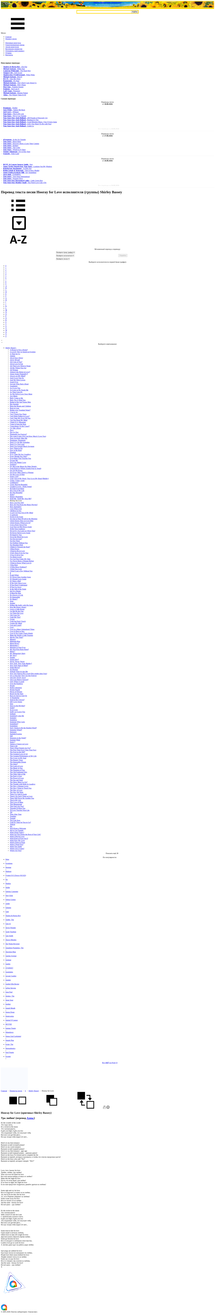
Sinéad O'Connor (11, 1020)
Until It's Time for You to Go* (20, 822)
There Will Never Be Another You (22, 798)
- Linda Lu (18, 126)
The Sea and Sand (16, 780)
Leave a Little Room (17, 609)
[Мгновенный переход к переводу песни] (18, 230)
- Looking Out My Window (27, 166)
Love (12, 627)
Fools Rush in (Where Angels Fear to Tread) (25, 468)
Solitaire (13, 714)
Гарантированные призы (14, 45)
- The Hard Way (17, 71)
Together (13, 816)
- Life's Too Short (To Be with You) (27, 124)
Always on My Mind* (18, 376)
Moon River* (14, 643)
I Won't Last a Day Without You (21, 571)
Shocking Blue (10, 952)
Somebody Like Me (17, 716)
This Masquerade (16, 804)
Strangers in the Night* (18, 738)
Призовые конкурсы (13, 43)
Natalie (12, 657)
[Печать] (104, 1108)
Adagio (12, 356)
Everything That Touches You (20, 458)
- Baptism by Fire (21, 120)
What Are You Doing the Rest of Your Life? (25, 834)
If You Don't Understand (18, 585)
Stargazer (13, 732)
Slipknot (8, 871)
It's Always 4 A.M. (16, 595)
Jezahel (12, 603)
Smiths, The (9, 920)
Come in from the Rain (18, 424)
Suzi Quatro (9, 1052)
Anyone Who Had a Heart (19, 384)
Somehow (13, 720)
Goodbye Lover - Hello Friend (21, 487)
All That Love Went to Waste (20, 366)
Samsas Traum (10, 1028)
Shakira (8, 883)
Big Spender (14, 404)
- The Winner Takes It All (14, 95)
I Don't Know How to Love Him (21, 521)
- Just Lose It (11, 89)
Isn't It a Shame (15, 591)
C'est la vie (14, 412)
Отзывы (8, 53)
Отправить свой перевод (14, 51)
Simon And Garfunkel (13, 1036)
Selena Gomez (10, 900)
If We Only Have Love (18, 583)
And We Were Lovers (17, 380)
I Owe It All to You (16, 555)
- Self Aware (12, 73)
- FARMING (12, 175)
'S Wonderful (14, 698)
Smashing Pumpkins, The (14, 948)
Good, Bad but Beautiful (18, 485)
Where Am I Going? (17, 848)
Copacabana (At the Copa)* (20, 426)
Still (11, 736)
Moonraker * (14, 645)
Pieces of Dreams (16, 692)
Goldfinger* (14, 483)
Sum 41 (8, 924)
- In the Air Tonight (14, 140)
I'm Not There (15, 541)
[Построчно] (52, 1108)
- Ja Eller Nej (17, 168)
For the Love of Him (17, 474)
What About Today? (17, 832)
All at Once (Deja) (16, 358)
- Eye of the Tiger (16, 152)
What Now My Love (17, 840)
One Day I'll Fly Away (18, 678)
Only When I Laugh (17, 682)
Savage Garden (10, 976)
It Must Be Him (15, 593)
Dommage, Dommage (18, 440)
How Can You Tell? (17, 503)
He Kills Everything (17, 489)
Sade (7, 912)
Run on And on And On (18, 696)
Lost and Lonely (16, 625)
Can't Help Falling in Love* (20, 416)
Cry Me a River (15, 428)
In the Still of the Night (18, 589)
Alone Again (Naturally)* (19, 374)
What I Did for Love (17, 836)
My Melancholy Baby (17, 653)
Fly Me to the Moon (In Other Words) (23, 466)
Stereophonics (10, 1048)
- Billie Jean (14, 69)
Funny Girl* (14, 476)
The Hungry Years (16, 760)
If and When (14, 575)
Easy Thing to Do (16, 448)
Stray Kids (9, 896)
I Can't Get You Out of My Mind (21, 513)
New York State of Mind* (19, 665)
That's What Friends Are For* (20, 748)
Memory (13, 639)
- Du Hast (11, 81)
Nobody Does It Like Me (19, 672)
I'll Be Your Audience (17, 529)
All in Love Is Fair (16, 364)
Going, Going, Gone (17, 480)
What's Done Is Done (17, 842)
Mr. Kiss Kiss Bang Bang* (19, 649)
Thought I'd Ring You (17, 808)
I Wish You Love (16, 569)
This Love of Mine (16, 802)
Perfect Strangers (16, 688)
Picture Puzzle (15, 690)
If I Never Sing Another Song (20, 577)
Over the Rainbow (16, 684)
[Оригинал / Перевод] (86, 1108)
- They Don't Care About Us (20, 83)
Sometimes (14, 726)
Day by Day (14, 432)
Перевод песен (11, 39)
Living (12, 619)
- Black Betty (12, 142)
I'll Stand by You (16, 535)
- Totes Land (11, 154)
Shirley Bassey (34, 1091)
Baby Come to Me (16, 398)
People (12, 686)
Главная (8, 37)
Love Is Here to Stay (17, 631)
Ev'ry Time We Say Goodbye (20, 454)
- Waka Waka (19, 75)
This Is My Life (15, 800)
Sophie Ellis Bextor (12, 984)
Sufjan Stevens (10, 988)
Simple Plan (9, 1040)
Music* (12, 651)
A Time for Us (15, 354)
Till (11, 812)
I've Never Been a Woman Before (22, 561)
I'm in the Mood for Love (19, 537)
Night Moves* (15, 668)
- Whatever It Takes (14, 150)
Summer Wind (15, 740)
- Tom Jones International (16, 177)
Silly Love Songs (16, 702)
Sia (6, 879)
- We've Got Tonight (14, 116)
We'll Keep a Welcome (18, 828)
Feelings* (13, 464)
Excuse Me (14, 460)
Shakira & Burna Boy (13, 916)
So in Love (14, 710)
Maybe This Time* (16, 637)
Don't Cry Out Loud (17, 444)
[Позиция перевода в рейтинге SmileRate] (108, 1108)
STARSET (9, 968)
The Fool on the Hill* (17, 752)
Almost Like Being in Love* (20, 372)
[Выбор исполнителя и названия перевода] (18, 213)
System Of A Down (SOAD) (15, 875)
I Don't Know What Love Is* (20, 523)
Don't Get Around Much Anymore (22, 446)
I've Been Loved (16, 557)
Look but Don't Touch (18, 621)
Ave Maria (13, 396)
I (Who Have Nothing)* (18, 567)
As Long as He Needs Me (19, 390)
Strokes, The (9, 996)
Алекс (30, 1118)
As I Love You (15, 388)
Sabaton (8, 908)
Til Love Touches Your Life (19, 810)
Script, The (9, 1044)
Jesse (11, 601)
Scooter (8, 1056)
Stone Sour (9, 1000)
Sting (7, 859)
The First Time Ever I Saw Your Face (23, 750)
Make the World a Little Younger (21, 635)
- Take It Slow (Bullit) (21, 170)
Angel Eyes (14, 382)
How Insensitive (15, 507)
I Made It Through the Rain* (20, 547)
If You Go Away (16, 587)
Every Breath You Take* (18, 456)
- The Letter (11, 148)
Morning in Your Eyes (18, 647)
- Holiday (10, 146)
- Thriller (10, 108)
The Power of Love (17, 778)
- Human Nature (15, 93)
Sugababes (9, 972)
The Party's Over (16, 776)
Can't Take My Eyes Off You (20, 418)
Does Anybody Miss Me (18, 438)
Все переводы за (108, 129)
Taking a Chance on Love (19, 744)
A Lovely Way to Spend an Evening (22, 352)
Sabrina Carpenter (11, 891)
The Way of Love (16, 790)
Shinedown (9, 1032)
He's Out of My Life (17, 491)
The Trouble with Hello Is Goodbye (22, 784)
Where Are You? (16, 850)
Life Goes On (15, 615)
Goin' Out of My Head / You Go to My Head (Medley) (29, 478)
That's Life (13, 746)
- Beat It (12, 77)
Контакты (9, 55)
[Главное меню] (17, 31)
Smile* (12, 708)
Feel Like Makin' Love (18, 462)
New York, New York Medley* (21, 663)
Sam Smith (9, 936)
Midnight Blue (15, 641)
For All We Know (16, 470)
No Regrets (14, 670)
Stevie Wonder (10, 928)
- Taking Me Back (14, 110)
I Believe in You (15, 511)
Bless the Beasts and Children (20, 406)
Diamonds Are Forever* (18, 434)
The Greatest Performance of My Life (23, 756)
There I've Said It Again (18, 794)
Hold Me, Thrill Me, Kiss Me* (21, 499)
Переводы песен (16, 1091)
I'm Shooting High (16, 545)
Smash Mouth (10, 1008)
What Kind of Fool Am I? (19, 838)
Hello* (12, 495)
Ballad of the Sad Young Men (20, 402)
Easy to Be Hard (16, 450)
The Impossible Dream (18, 762)
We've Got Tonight (16, 830)
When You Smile (16, 846)
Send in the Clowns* (17, 700)
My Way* (13, 655)
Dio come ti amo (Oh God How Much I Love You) (28, 436)
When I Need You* (17, 844)
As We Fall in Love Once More (21, 394)
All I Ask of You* (16, 362)
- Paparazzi (11, 91)
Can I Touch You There (18, 414)
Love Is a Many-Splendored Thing (22, 629)
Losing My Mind (16, 623)
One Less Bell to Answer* (19, 680)
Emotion (13, 452)
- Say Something (19, 172)
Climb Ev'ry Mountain (18, 422)
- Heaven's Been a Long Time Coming (21, 144)
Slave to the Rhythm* (17, 706)
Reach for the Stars (16, 694)
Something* (14, 724)
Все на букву (109, 1063)
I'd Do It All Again (16, 517)
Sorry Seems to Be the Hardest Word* (23, 728)
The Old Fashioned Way (18, 772)
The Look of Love (16, 766)
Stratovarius (9, 1016)
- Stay (18, 164)
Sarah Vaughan (10, 932)
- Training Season (13, 87)
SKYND (8, 1024)
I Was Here (14, 565)
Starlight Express (16, 734)
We (11, 826)
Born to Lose (14, 408)
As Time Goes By (16, 392)
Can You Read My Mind (18, 420)
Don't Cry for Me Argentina (20, 442)
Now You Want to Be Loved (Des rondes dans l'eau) (28, 674)
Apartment (13, 386)
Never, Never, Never (17, 661)
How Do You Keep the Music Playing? (24, 505)
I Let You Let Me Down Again (21, 527)
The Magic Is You (16, 768)
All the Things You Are (18, 368)
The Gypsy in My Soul (18, 758)
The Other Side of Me (17, 774)
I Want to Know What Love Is (20, 563)
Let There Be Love (16, 613)
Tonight (12, 818)
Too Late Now (15, 820)
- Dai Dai (15, 67)
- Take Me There (11, 79)
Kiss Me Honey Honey (18, 607)
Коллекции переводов (13, 49)
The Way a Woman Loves (19, 786)
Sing (11, 704)
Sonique (8, 960)
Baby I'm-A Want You (18, 400)
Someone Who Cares (17, 722)
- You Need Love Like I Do (24, 183)
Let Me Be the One (17, 611)
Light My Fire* (15, 617)
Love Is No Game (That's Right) (21, 633)
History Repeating (16, 497)
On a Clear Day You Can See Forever (23, 676)
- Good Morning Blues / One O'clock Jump (30, 122)
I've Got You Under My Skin (20, 559)
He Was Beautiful (16, 493)
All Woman (14, 370)
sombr (7, 904)
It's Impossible (15, 597)
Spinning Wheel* (16, 730)
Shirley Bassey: (10, 348)
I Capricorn (14, 515)
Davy (12, 430)
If (10, 573)
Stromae (8, 867)
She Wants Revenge (12, 944)
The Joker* (14, 764)
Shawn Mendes (10, 940)
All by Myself (15, 360)
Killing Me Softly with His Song (21, 605)
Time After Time (16, 814)
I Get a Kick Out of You (18, 525)
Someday (13, 718)
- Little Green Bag (23, 181)
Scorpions (8, 863)
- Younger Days (13, 179)
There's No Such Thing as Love (21, 796)
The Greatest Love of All (19, 754)
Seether (8, 1004)
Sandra (7, 964)
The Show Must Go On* (19, 782)
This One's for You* (17, 806)
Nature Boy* (14, 659)
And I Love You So (17, 378)
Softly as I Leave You (17, 712)
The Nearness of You (17, 770)
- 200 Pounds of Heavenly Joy (25, 118)
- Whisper (11, 112)
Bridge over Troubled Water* (20, 410)
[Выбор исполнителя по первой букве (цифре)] (18, 247)
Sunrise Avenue (10, 956)
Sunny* (12, 742)
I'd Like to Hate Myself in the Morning (23, 519)
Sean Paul (8, 992)
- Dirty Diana (14, 85)
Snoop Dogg (9, 1012)
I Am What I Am (16, 509)
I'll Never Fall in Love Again (20, 533)
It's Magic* (14, 599)
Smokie (8, 980)
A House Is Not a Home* (19, 350)
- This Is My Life (13, 114)
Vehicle (12, 824)
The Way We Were (16, 792)
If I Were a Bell (15, 581)
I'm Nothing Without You (19, 543)
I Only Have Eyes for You (19, 553)
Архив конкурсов (12, 47)
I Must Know (14, 549)
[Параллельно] (17, 1108)
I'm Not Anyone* (16, 539)
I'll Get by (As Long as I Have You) (22, 531)
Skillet (7, 887)
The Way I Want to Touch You (20, 788)
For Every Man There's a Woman (21, 472)
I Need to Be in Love (17, 551)
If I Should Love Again (18, 579)
